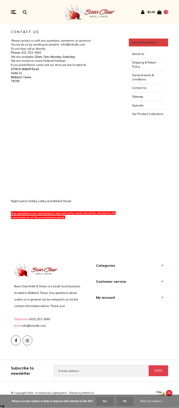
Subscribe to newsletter (22, 371)
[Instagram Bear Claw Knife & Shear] (27, 340)
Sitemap (137, 96)
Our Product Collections (148, 114)
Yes (105, 401)
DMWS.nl (88, 392)
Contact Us (139, 88)
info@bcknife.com (34, 325)
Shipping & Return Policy (144, 64)
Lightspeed (59, 392)
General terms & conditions (143, 77)
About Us (138, 54)
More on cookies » (151, 401)
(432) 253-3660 (39, 319)
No (125, 401)
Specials (138, 105)
